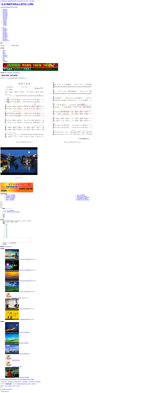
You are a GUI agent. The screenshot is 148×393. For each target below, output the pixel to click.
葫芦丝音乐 (5, 10)
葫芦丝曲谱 (5, 14)
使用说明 (22, 379)
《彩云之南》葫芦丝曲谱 (24, 259)
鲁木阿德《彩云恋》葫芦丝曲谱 (82, 199)
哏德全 (4, 52)
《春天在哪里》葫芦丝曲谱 (81, 198)
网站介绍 (8, 379)
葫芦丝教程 (25, 381)
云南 (4, 58)
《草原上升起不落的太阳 (24, 280)
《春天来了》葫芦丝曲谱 (10, 194)
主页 (6, 72)
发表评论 (4, 244)
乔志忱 (4, 54)
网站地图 (12, 379)
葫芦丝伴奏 (5, 11)
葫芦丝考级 (5, 15)
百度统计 (34, 383)
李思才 (4, 60)
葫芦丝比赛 (5, 55)
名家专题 (5, 19)
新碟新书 (5, 22)
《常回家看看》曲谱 (23, 319)
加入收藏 (31, 379)
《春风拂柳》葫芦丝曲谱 (10, 197)
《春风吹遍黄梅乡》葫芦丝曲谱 (82, 197)
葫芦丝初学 (5, 9)
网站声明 (26, 379)
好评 (12, 222)
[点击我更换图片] (12, 243)
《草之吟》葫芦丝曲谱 (9, 198)
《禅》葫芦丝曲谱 (10, 210)
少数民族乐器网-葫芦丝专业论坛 (23, 383)
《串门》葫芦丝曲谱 (80, 194)
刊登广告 (17, 379)
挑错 (4, 215)
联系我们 (3, 379)
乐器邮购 (5, 23)
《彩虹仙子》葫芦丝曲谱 (81, 196)
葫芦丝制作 (5, 17)
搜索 (17, 45)
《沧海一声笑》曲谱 (23, 308)
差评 (17, 222)
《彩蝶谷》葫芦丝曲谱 (9, 199)
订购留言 (5, 25)
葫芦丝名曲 (5, 56)
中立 (8, 222)
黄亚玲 (4, 50)
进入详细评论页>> (8, 246)
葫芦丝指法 (38, 381)
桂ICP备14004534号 (5, 391)
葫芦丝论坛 (5, 16)
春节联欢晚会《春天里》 (17, 297)
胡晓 (4, 57)
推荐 (4, 216)
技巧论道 (5, 21)
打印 (4, 217)
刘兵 (4, 51)
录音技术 (5, 20)
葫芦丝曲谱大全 (16, 72)
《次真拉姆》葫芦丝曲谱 (10, 196)
